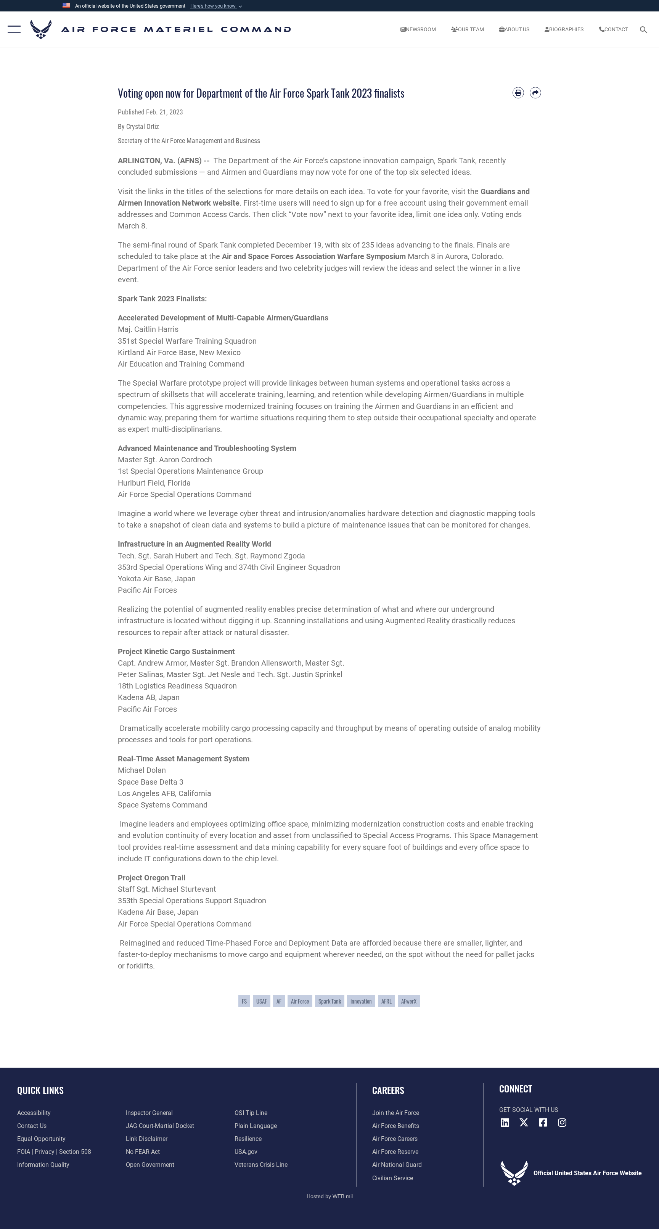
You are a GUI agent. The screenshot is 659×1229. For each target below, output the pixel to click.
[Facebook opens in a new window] (543, 1122)
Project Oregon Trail (151, 877)
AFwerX (408, 1001)
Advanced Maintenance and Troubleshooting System (207, 448)
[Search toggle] (644, 29)
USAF (261, 1001)
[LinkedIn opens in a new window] (505, 1122)
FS (244, 1001)
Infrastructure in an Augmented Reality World (194, 544)
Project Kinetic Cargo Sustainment (176, 651)
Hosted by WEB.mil (330, 1196)
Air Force (300, 1001)
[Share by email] (535, 92)
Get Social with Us (528, 1109)
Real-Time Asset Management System (183, 758)
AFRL (386, 1001)
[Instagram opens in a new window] (562, 1122)
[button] (217, 6)
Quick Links (40, 1090)
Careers (388, 1090)
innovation (361, 1001)
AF (278, 1001)
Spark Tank (329, 1001)
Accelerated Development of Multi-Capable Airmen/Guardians (223, 317)
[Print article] (518, 92)
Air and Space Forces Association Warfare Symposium (314, 256)
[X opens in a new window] (524, 1122)
